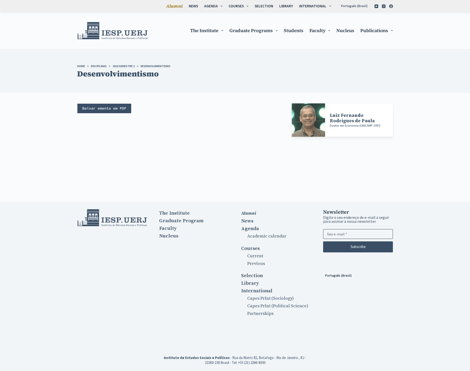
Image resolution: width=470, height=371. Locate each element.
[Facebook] (391, 6)
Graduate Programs (251, 30)
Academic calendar (266, 236)
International (312, 6)
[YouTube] (376, 6)
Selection (264, 6)
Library (286, 6)
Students (293, 30)
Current (255, 256)
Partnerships (260, 313)
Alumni (174, 6)
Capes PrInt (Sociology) (270, 298)
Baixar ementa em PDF (104, 108)
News (193, 6)
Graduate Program (181, 221)
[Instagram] (384, 6)
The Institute (204, 30)
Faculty (317, 30)
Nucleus (345, 30)
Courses (236, 6)
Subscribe (358, 246)
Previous (256, 263)
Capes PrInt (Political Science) (277, 306)
